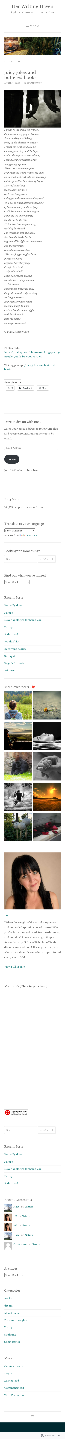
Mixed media (12, 1312)
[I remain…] (18, 737)
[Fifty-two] (18, 706)
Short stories (12, 1341)
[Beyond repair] (47, 828)
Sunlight (9, 656)
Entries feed (11, 1380)
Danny (8, 627)
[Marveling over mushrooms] (18, 828)
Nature (8, 612)
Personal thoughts (15, 1320)
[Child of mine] (47, 767)
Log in (8, 1373)
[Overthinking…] (47, 737)
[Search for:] (21, 559)
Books (8, 1298)
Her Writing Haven (32, 6)
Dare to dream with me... (22, 422)
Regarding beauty (15, 648)
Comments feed (14, 1387)
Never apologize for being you (23, 619)
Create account (13, 1366)
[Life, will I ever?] (18, 797)
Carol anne (20, 1244)
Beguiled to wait (14, 663)
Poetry (8, 1327)
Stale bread (11, 634)
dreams (9, 1305)
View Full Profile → (16, 966)
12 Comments (33, 83)
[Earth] (47, 797)
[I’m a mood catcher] (18, 767)
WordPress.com (14, 1395)
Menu (34, 25)
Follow (12, 459)
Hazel (16, 1206)
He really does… (14, 605)
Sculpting (10, 1334)
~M (6, 916)
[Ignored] (47, 706)
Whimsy (9, 670)
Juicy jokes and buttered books (20, 75)
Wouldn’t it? (11, 641)
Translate (31, 535)
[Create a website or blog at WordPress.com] (32, 1416)
